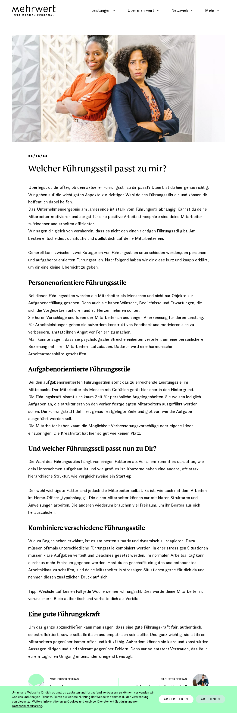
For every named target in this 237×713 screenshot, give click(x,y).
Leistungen (100, 10)
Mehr (209, 10)
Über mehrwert (141, 10)
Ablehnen (210, 699)
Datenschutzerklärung (27, 706)
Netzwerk (179, 10)
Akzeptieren (176, 699)
